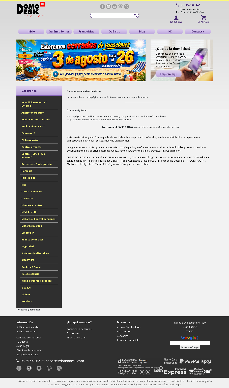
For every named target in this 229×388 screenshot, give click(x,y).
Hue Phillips (28, 177)
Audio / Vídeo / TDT (33, 126)
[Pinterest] (120, 6)
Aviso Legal (22, 346)
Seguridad (27, 246)
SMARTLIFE (27, 260)
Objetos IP (27, 232)
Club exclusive (30, 140)
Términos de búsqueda (28, 350)
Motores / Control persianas (38, 219)
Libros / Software (31, 191)
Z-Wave (26, 287)
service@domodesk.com (65, 361)
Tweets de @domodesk (28, 309)
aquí (178, 384)
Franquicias (86, 31)
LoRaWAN (27, 198)
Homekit (26, 170)
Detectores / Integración (36, 164)
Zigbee (25, 294)
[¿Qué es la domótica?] (182, 60)
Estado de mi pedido (128, 340)
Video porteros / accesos (36, 280)
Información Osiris (77, 337)
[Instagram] (108, 6)
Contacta (197, 31)
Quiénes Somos (59, 31)
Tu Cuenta (22, 341)
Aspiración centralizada (35, 119)
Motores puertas (31, 225)
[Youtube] (114, 6)
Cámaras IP (28, 133)
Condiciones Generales (79, 329)
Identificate (176, 21)
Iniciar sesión (124, 331)
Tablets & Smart (31, 267)
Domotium (73, 333)
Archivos (26, 301)
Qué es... (114, 31)
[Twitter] (126, 6)
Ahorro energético (32, 112)
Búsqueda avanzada (27, 354)
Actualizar (93, 119)
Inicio (31, 31)
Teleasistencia (30, 273)
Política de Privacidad (27, 327)
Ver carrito (122, 336)
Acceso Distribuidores (129, 327)
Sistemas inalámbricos (35, 253)
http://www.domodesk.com (105, 116)
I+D (170, 31)
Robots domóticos (32, 239)
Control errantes (31, 147)
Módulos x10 (28, 212)
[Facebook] (102, 6)
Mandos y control (31, 205)
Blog (142, 31)
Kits (23, 184)
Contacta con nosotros (29, 337)
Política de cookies (26, 331)
